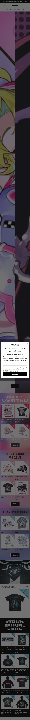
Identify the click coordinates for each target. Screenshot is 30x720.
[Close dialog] (27, 344)
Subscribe (15, 374)
